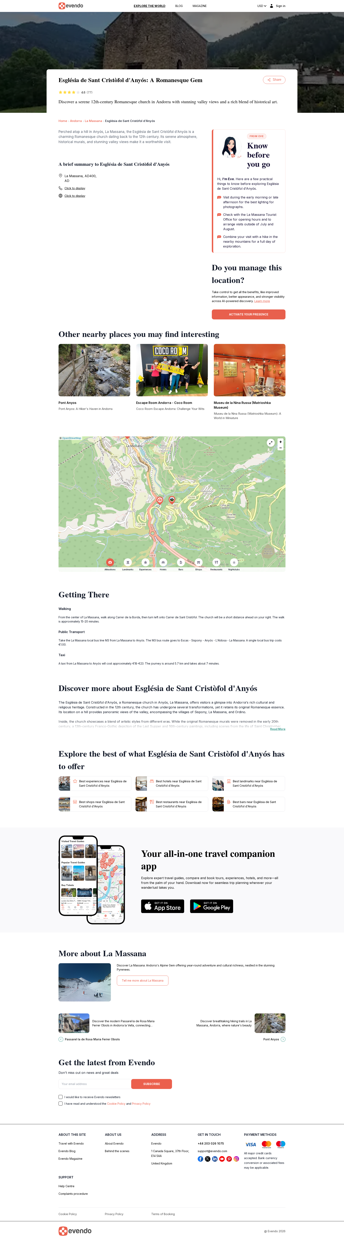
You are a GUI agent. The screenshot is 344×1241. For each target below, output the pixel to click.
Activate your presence (248, 314)
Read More (277, 729)
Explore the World (149, 6)
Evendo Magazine (70, 1158)
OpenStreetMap (71, 438)
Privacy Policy (141, 1103)
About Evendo (114, 1143)
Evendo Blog (67, 1151)
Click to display (74, 188)
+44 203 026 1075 (211, 1143)
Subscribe (151, 1084)
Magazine (200, 6)
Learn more (262, 301)
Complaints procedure (73, 1193)
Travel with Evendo (71, 1143)
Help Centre (66, 1186)
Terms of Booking (163, 1214)
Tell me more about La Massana (142, 980)
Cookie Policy (116, 1103)
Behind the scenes (117, 1151)
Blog (179, 6)
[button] (172, 500)
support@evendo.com (212, 1151)
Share (277, 79)
